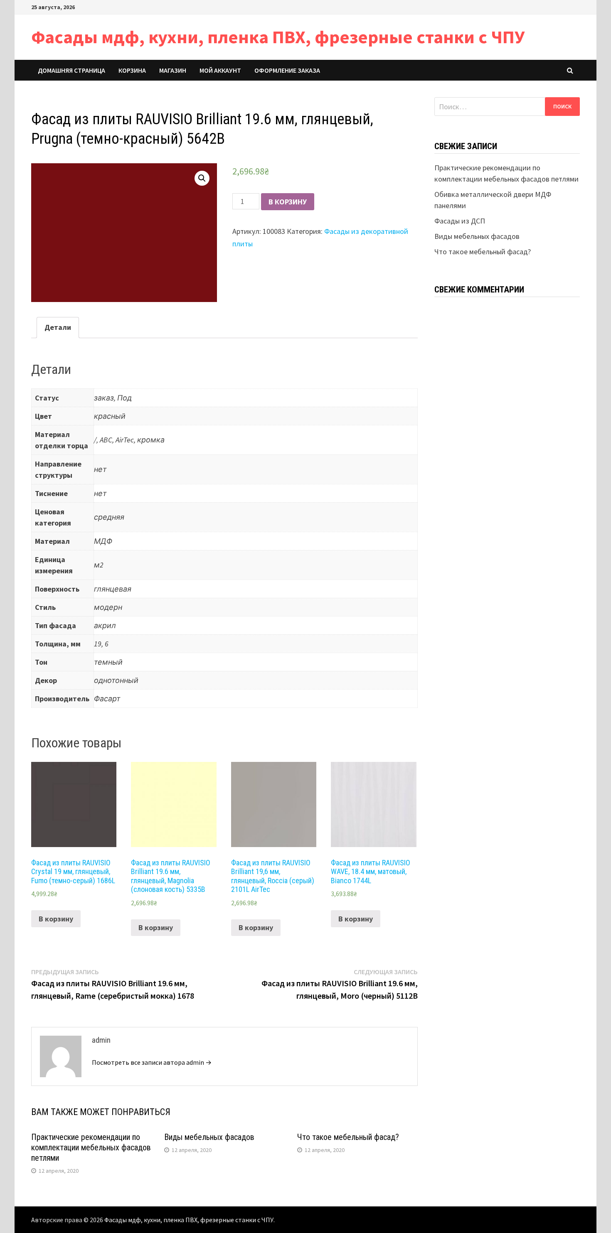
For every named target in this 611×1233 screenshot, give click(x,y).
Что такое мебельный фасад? (348, 1137)
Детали (57, 327)
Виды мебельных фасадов (209, 1137)
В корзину (288, 201)
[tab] (58, 327)
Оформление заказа (287, 70)
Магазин (172, 70)
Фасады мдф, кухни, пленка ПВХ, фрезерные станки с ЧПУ (278, 36)
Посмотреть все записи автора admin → (152, 1062)
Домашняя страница (71, 70)
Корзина (132, 70)
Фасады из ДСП (459, 221)
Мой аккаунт (220, 70)
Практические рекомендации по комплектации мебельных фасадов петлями (91, 1147)
